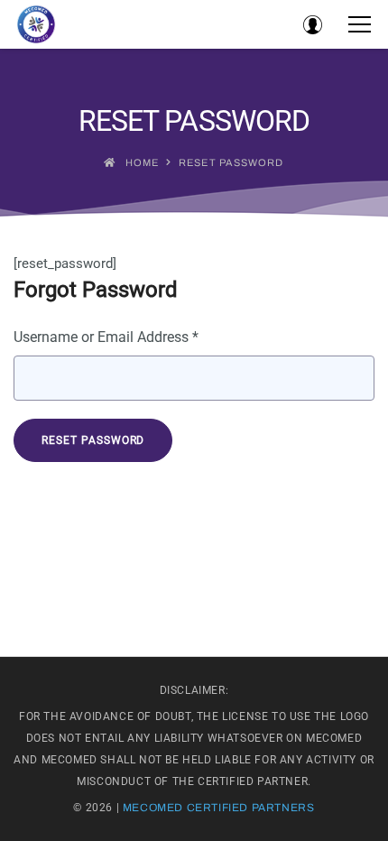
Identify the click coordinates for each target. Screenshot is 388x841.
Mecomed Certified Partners (219, 807)
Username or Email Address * (106, 337)
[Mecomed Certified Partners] (36, 24)
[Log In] (312, 24)
